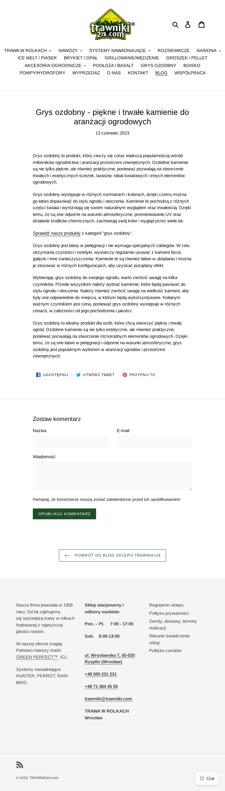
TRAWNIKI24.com (44, 778)
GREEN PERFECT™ (37, 656)
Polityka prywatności (169, 613)
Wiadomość (44, 456)
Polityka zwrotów (165, 650)
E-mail (123, 430)
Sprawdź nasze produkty (57, 233)
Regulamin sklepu (166, 604)
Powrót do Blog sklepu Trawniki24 (116, 555)
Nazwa (39, 430)
